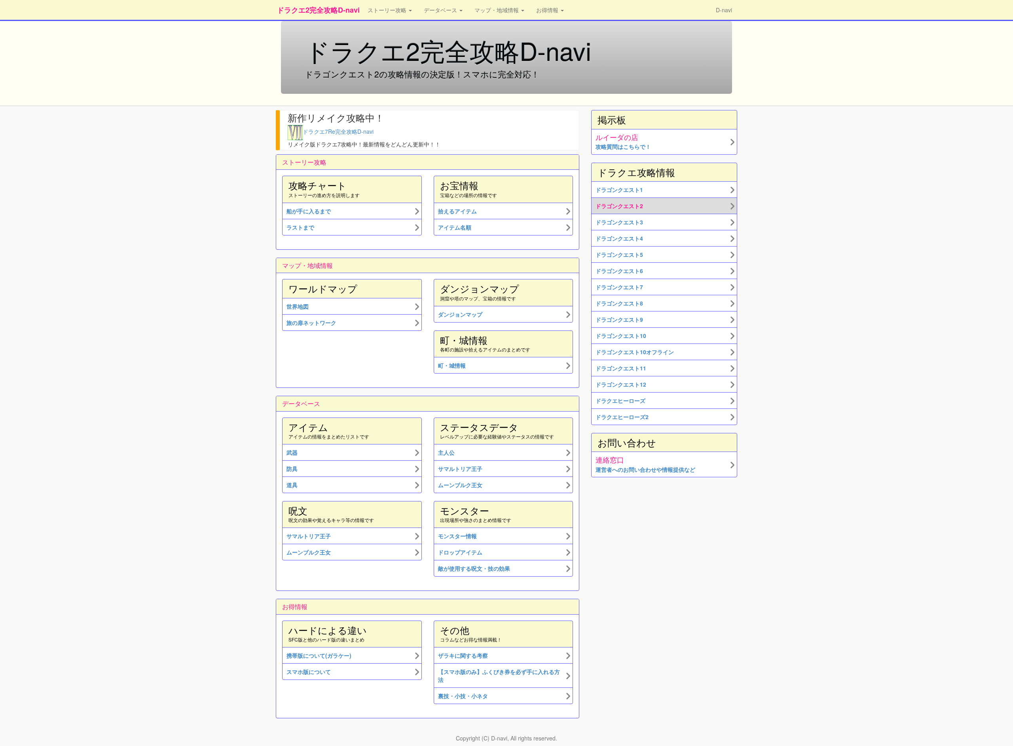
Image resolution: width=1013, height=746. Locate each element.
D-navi (724, 10)
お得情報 (548, 10)
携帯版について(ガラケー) (318, 655)
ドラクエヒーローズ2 (622, 417)
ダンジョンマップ (460, 314)
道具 (292, 485)
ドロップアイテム (460, 552)
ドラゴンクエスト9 (619, 319)
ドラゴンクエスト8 (619, 303)
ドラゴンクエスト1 (619, 190)
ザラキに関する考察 (463, 655)
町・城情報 (452, 365)
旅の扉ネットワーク (311, 322)
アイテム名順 (454, 227)
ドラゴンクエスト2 (619, 206)
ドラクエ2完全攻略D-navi (318, 10)
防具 (292, 469)
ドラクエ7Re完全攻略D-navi (338, 131)
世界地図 (297, 306)
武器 (292, 452)
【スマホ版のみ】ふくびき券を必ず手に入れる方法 (499, 675)
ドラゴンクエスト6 (619, 271)
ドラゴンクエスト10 (621, 336)
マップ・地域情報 (497, 10)
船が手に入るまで (308, 211)
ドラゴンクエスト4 (619, 238)
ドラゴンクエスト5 (619, 254)
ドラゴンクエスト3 (619, 222)
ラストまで (300, 227)
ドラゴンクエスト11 (621, 368)
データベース (441, 10)
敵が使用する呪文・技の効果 (474, 568)
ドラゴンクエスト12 (621, 384)
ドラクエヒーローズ (620, 400)
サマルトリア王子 (308, 536)
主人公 (446, 452)
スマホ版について (308, 672)
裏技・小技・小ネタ (463, 696)
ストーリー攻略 (388, 10)
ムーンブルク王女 (308, 552)
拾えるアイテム (457, 211)
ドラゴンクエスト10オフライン (635, 352)
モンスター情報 (457, 536)
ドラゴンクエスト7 (619, 287)
